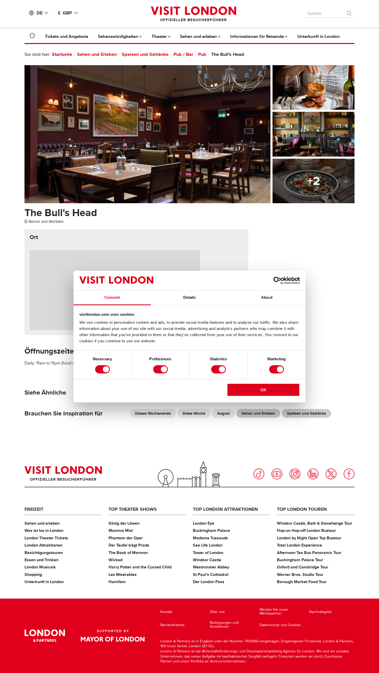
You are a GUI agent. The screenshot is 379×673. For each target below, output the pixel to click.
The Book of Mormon (128, 553)
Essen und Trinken (41, 560)
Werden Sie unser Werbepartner (274, 612)
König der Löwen (124, 523)
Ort (34, 237)
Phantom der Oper (126, 538)
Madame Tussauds (210, 538)
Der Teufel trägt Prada (129, 545)
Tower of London (208, 553)
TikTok (258, 473)
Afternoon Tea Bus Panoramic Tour (309, 553)
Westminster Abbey (211, 567)
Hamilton (117, 582)
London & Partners (44, 635)
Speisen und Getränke (145, 54)
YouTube (276, 473)
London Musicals (40, 567)
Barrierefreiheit (172, 625)
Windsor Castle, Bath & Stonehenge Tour (314, 523)
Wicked (115, 560)
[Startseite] (32, 36)
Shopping (33, 574)
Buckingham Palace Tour (300, 560)
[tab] (34, 237)
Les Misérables (123, 574)
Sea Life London (208, 545)
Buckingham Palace (211, 530)
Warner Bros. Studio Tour (300, 574)
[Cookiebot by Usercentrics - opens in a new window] (277, 280)
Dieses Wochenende (153, 413)
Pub (202, 54)
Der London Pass (208, 582)
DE (40, 13)
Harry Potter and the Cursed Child (140, 567)
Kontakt (166, 612)
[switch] (160, 369)
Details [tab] (189, 297)
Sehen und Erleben (97, 54)
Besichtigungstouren (43, 553)
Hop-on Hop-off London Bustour (306, 530)
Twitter (331, 473)
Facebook (349, 473)
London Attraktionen (43, 545)
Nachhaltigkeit (320, 612)
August (223, 413)
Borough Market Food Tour (302, 582)
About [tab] (267, 297)
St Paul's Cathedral (210, 574)
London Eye (203, 523)
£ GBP (65, 13)
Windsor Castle (207, 560)
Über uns (217, 612)
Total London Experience (299, 545)
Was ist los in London (43, 530)
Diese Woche (194, 413)
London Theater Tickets (46, 538)
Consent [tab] (112, 297)
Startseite (62, 54)
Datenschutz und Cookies (280, 625)
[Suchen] (349, 12)
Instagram (295, 473)
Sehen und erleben (42, 523)
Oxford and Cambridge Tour (302, 567)
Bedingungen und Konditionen (224, 625)
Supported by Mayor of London (112, 635)
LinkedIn (313, 473)
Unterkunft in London (44, 582)
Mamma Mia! (121, 530)
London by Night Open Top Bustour (309, 538)
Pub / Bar (183, 54)
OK (263, 390)
